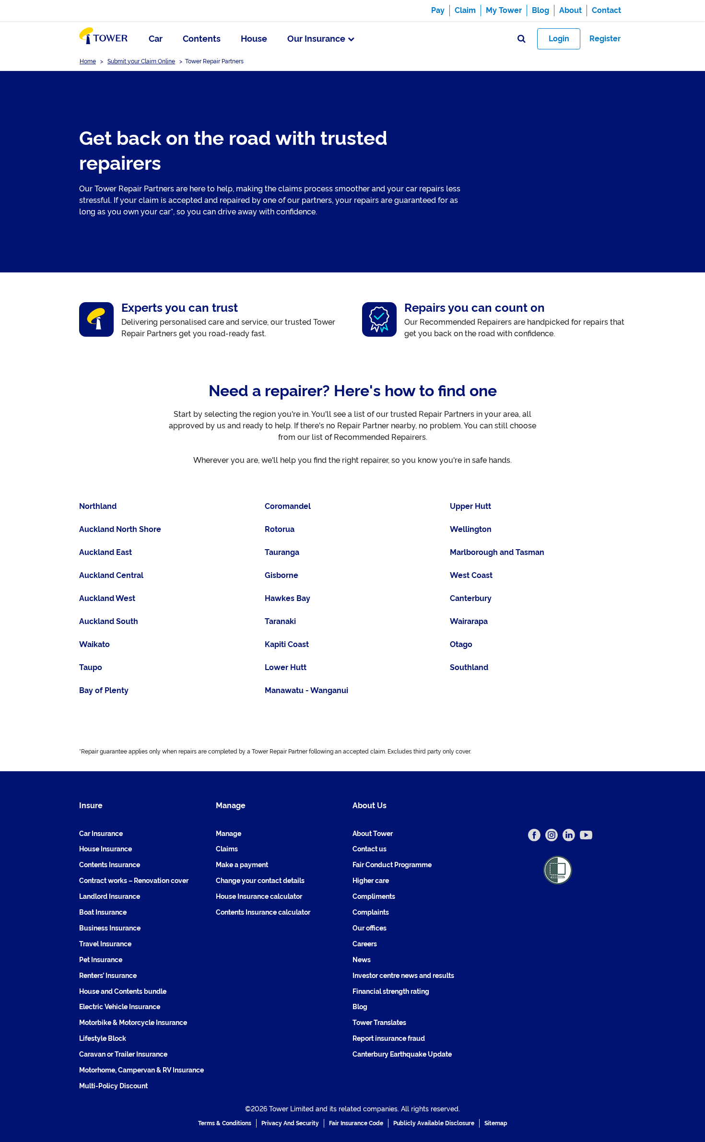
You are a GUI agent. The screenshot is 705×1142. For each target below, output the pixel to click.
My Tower (504, 10)
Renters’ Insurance (108, 975)
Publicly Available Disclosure (433, 1123)
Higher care (370, 880)
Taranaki (280, 621)
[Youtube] (586, 835)
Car (156, 39)
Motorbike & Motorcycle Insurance (133, 1022)
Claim (465, 10)
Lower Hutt (285, 667)
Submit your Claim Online (141, 61)
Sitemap (495, 1123)
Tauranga (282, 552)
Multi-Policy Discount (113, 1086)
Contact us (369, 849)
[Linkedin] (568, 835)
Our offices (369, 928)
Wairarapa (469, 621)
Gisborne (281, 575)
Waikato (94, 644)
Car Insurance (101, 833)
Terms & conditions (224, 1123)
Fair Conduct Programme (392, 865)
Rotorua (279, 529)
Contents (202, 39)
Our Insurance (316, 39)
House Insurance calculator (259, 896)
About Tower (372, 833)
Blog (540, 10)
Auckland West (107, 598)
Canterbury (471, 598)
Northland (98, 506)
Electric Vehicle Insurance (119, 1007)
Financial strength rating (390, 991)
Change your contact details (260, 880)
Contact (606, 10)
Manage (228, 833)
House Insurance (105, 849)
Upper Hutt (470, 506)
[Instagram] (551, 835)
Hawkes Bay (287, 598)
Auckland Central (111, 575)
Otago (461, 644)
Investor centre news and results (403, 975)
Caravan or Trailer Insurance (123, 1054)
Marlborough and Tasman (497, 552)
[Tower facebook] (534, 835)
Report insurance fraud (388, 1038)
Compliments (373, 896)
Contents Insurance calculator (263, 912)
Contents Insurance (109, 865)
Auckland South (108, 621)
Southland (469, 667)
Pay (438, 10)
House (254, 39)
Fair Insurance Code (356, 1123)
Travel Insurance (105, 944)
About (570, 10)
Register (605, 38)
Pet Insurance (100, 960)
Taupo (90, 667)
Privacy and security (290, 1123)
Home (88, 61)
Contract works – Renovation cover (133, 880)
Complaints (370, 912)
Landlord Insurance (109, 896)
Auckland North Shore (120, 529)
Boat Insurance (103, 912)
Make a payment (242, 865)
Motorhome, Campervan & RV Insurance (141, 1070)
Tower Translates (379, 1022)
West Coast (471, 575)
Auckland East (105, 552)
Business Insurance (110, 928)
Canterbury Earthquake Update (402, 1054)
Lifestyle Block (102, 1038)
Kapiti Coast (287, 644)
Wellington (471, 529)
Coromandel (288, 506)
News (361, 960)
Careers (364, 944)
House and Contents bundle (122, 991)
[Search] (521, 39)
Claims (227, 849)
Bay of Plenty (104, 690)
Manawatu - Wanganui (306, 690)
